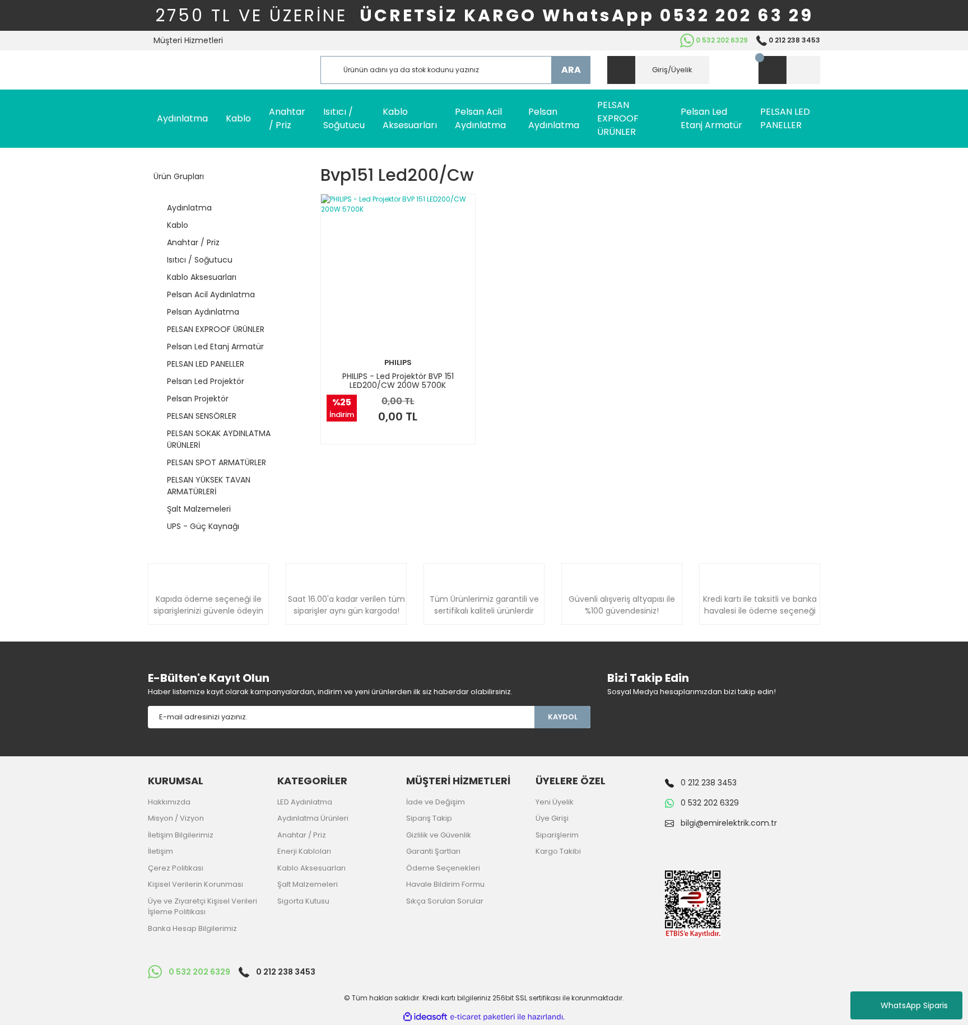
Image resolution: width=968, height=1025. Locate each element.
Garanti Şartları (433, 851)
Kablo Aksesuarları (311, 868)
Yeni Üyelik (555, 802)
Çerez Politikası (175, 868)
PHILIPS (398, 362)
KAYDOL (563, 717)
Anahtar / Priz (301, 835)
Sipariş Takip (429, 818)
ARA (571, 69)
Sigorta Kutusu (303, 901)
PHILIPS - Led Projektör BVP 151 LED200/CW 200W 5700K (398, 381)
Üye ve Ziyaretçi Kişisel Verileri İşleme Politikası (202, 907)
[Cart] (789, 70)
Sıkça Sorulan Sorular (444, 901)
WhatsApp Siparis (914, 1005)
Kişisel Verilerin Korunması (195, 884)
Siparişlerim (557, 835)
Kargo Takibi (558, 851)
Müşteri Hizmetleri (188, 40)
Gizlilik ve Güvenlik (438, 835)
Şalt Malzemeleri (307, 884)
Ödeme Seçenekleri (443, 868)
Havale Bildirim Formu (445, 884)
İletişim (160, 851)
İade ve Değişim (435, 802)
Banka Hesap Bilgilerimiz (192, 928)
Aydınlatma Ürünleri (312, 818)
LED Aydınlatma (304, 802)
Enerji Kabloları (304, 851)
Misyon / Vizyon (176, 818)
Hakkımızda (169, 802)
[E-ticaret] (482, 1017)
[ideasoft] (425, 1017)
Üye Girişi (552, 818)
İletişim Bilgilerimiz (180, 835)
